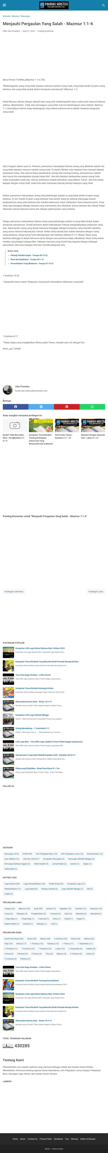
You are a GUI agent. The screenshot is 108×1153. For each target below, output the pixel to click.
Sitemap (74, 1139)
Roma (75, 939)
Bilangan (22, 914)
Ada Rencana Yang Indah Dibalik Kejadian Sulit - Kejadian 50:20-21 (45, 755)
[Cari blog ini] (103, 5)
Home (15, 1139)
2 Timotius (11, 949)
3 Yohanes (76, 954)
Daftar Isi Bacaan (87, 1139)
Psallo (8, 894)
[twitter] (41, 407)
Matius (89, 939)
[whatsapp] (92, 407)
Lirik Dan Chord (31, 859)
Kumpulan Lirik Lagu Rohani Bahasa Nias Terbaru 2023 (40, 648)
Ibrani (31, 939)
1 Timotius (36, 943)
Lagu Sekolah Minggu (72, 889)
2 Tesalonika (75, 949)
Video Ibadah (41, 864)
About (22, 1139)
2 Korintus (60, 939)
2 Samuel (43, 919)
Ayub (38, 909)
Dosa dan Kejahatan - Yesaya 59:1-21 (27, 259)
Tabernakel (10, 869)
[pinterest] (67, 407)
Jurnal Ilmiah (59, 864)
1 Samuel (55, 914)
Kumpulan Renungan (53, 859)
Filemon (25, 959)
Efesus (21, 943)
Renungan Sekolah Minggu (81, 859)
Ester (68, 914)
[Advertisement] (54, 55)
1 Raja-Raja (10, 919)
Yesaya (9, 909)
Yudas (90, 954)
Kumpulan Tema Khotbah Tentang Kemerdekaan (37, 980)
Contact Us (32, 1139)
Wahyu (45, 939)
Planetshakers (12, 889)
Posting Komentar (46, 31)
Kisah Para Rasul (13, 939)
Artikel (27, 854)
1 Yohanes (45, 949)
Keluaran (96, 909)
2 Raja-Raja (27, 919)
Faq (67, 1139)
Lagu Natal (31, 889)
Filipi (8, 943)
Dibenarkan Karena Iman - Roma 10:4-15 (33, 702)
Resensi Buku (95, 854)
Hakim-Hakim (11, 924)
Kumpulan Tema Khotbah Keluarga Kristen (34, 688)
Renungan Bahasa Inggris (17, 864)
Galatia (90, 949)
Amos (57, 919)
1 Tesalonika (85, 943)
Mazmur (24, 909)
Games (74, 864)
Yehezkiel (95, 914)
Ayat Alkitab (11, 859)
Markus (61, 954)
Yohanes (22, 954)
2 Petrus (37, 954)
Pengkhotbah (38, 914)
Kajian (87, 864)
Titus (49, 954)
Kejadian (65, 909)
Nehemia (81, 914)
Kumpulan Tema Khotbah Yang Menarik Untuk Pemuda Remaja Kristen (47, 661)
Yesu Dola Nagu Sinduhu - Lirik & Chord (32, 675)
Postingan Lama (96, 591)
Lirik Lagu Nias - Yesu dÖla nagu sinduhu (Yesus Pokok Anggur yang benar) (49, 742)
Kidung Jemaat (49, 889)
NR (90, 889)
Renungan (11, 854)
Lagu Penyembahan (34, 884)
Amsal (51, 909)
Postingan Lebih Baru (13, 591)
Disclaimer (58, 1139)
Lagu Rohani (12, 884)
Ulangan (42, 924)
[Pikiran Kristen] (54, 5)
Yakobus (53, 943)
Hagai (81, 919)
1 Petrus (68, 943)
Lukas (60, 949)
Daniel (69, 919)
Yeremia (80, 909)
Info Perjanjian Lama (72, 854)
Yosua (8, 914)
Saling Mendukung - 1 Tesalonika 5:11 (32, 728)
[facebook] (15, 407)
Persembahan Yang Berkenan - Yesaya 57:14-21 (32, 263)
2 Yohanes (10, 959)
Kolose (8, 954)
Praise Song (56, 884)
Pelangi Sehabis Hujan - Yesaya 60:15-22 (29, 255)
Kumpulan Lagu (76, 884)
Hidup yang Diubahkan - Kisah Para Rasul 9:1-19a (37, 768)
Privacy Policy (46, 1139)
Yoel (54, 924)
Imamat (28, 924)
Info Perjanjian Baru (46, 854)
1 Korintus (28, 949)
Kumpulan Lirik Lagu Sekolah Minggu (32, 715)
